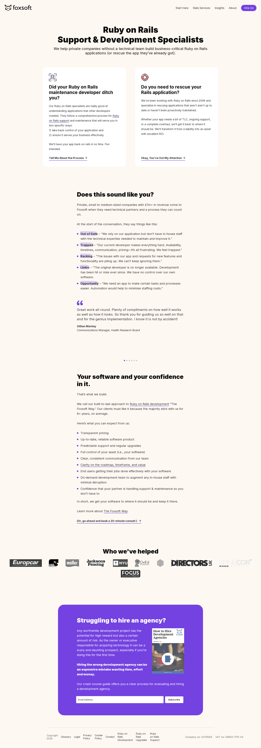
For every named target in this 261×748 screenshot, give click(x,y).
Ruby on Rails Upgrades (141, 736)
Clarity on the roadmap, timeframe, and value (113, 465)
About (233, 8)
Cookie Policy (99, 737)
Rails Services (201, 8)
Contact (110, 736)
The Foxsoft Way (115, 511)
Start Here (182, 8)
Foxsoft (18, 8)
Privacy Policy (87, 737)
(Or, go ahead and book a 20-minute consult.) (107, 520)
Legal (77, 736)
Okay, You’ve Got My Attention (161, 158)
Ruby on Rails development (149, 404)
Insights (219, 8)
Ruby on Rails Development (125, 736)
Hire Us (248, 8)
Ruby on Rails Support (155, 736)
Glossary (66, 736)
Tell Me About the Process (66, 158)
